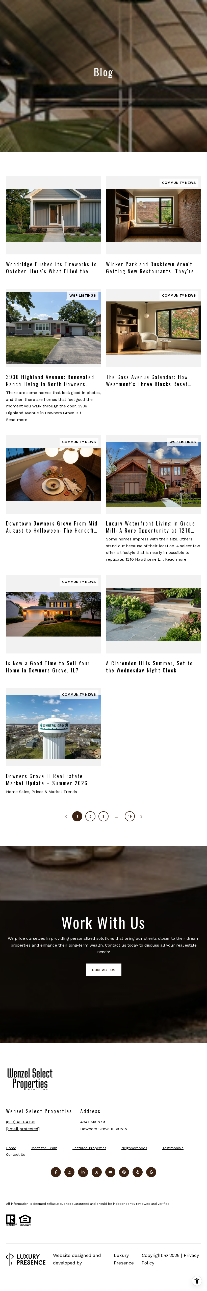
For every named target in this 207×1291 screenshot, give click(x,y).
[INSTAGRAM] (69, 1172)
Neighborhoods (134, 1148)
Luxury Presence (124, 1259)
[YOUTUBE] (110, 1172)
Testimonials (173, 1148)
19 (130, 816)
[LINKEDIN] (83, 1172)
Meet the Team (44, 1148)
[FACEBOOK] (56, 1172)
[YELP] (138, 1172)
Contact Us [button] (103, 970)
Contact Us (15, 1154)
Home (11, 1148)
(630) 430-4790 (20, 1122)
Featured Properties (89, 1148)
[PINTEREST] (124, 1172)
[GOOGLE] (151, 1172)
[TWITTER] (97, 1172)
